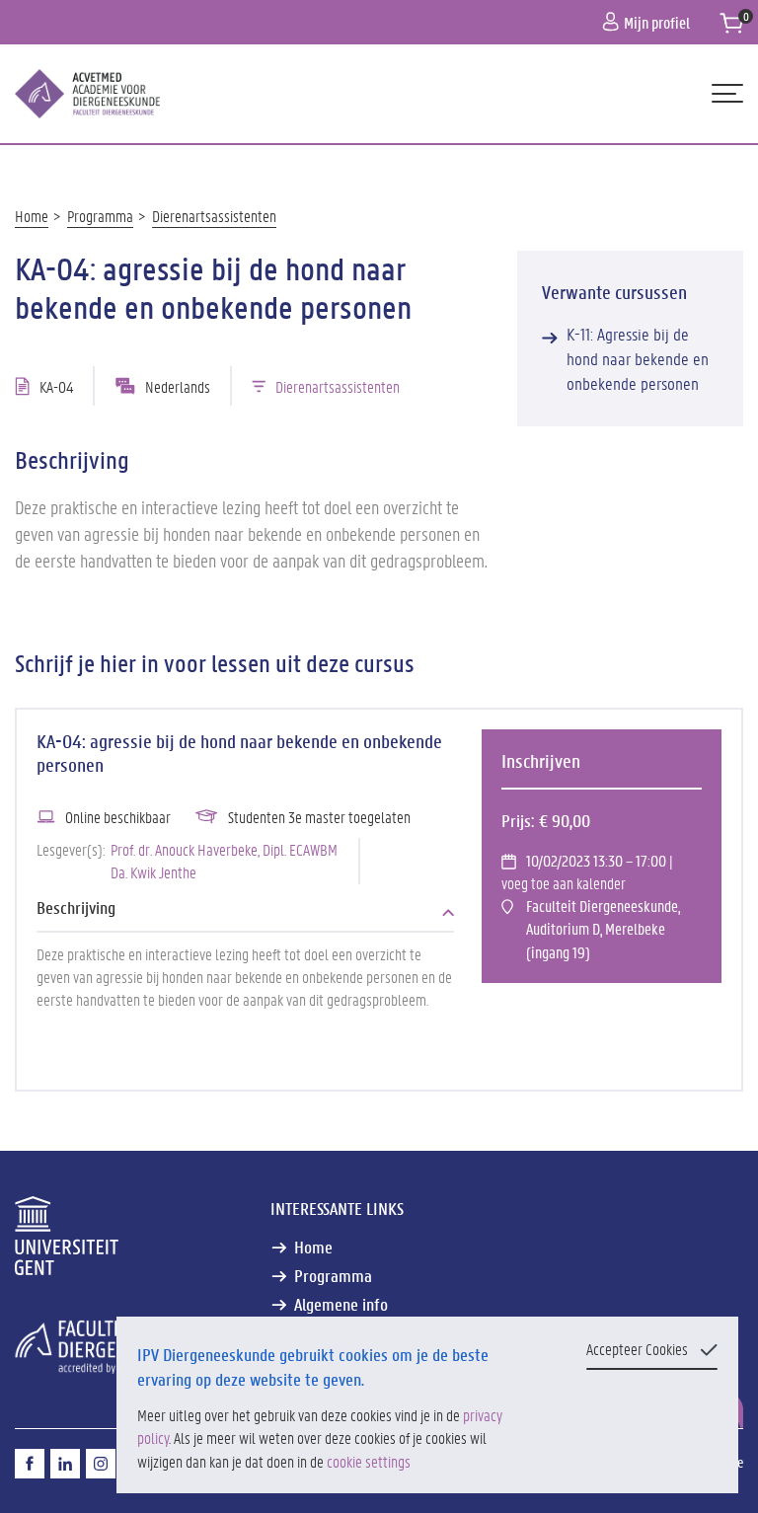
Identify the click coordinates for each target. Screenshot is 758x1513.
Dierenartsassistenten (214, 215)
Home (31, 215)
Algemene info (341, 1304)
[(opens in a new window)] (29, 1463)
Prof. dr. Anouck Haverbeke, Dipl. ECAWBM (224, 849)
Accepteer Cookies (637, 1348)
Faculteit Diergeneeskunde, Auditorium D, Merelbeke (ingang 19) (603, 928)
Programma (100, 215)
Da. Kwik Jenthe (153, 872)
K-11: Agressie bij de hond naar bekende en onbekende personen (638, 359)
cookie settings (369, 1461)
